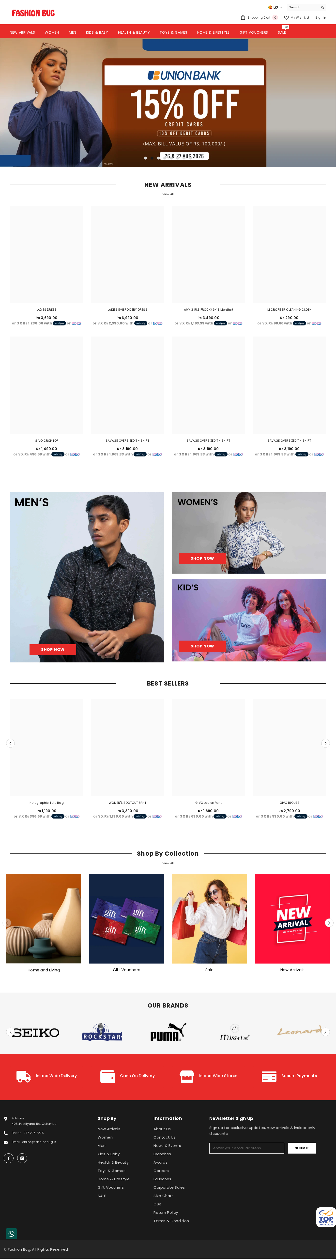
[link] (46, 1077)
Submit (302, 1148)
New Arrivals (292, 970)
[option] (168, 102)
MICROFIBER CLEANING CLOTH (289, 309)
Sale (209, 970)
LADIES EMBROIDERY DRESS (127, 309)
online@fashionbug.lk (39, 1142)
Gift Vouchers (126, 970)
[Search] (306, 7)
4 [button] (164, 157)
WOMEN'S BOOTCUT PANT (127, 803)
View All (168, 194)
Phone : (18, 1133)
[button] (38, 102)
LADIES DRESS (47, 309)
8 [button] (190, 157)
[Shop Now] (87, 577)
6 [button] (177, 157)
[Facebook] (9, 1158)
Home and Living (44, 970)
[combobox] (303, 7)
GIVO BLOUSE (289, 803)
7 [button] (184, 157)
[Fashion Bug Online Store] (43, 919)
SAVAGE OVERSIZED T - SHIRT (127, 441)
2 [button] (152, 157)
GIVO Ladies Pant (208, 803)
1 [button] (145, 157)
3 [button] (158, 157)
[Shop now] (249, 533)
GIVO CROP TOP (46, 441)
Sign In (320, 17)
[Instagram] (22, 1158)
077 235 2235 (34, 1133)
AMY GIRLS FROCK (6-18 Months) (208, 309)
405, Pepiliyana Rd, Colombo (34, 1124)
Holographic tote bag (47, 803)
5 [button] (171, 157)
